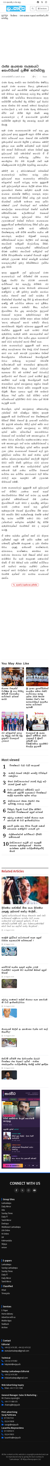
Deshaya (5, 1223)
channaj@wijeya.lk (12, 1405)
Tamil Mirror (6, 1220)
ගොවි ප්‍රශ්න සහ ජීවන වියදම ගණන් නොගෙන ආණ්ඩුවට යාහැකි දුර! (26, 827)
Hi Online (5, 1233)
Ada (3, 1210)
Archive (4, 1327)
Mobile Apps (7, 1320)
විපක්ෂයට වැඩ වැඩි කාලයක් (24, 765)
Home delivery (7, 1314)
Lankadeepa (6, 1203)
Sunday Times (7, 1213)
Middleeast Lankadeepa (11, 1227)
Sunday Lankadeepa (10, 1268)
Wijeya (4, 1244)
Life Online (6, 1230)
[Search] (32, 8)
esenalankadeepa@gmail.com (17, 1350)
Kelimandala (7, 1240)
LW (3, 1237)
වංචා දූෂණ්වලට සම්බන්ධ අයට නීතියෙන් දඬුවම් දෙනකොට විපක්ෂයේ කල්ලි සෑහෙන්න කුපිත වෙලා (26, 793)
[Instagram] (28, 1190)
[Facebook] (16, 1190)
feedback (5, 1324)
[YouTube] (34, 1190)
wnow (4, 1247)
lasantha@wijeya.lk (13, 1437)
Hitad (4, 1290)
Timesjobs (6, 1293)
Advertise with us (9, 1317)
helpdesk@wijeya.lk (13, 1364)
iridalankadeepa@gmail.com (16, 1378)
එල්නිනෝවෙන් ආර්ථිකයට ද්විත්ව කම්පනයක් (25, 836)
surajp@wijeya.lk (11, 1424)
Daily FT (5, 1216)
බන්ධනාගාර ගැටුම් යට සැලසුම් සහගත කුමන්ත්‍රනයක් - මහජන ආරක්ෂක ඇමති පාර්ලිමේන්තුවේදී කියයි (26, 847)
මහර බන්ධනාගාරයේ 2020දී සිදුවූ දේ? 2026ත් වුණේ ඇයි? (27, 783)
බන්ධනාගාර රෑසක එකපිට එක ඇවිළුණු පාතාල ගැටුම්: (24, 802)
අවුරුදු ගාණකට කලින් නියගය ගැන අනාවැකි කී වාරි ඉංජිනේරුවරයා (25, 819)
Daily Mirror (6, 1206)
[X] (22, 1190)
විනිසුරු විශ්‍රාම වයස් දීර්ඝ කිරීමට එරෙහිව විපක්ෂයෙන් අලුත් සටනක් (25, 811)
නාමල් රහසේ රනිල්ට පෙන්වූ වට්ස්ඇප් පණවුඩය (27, 774)
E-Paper (5, 1310)
